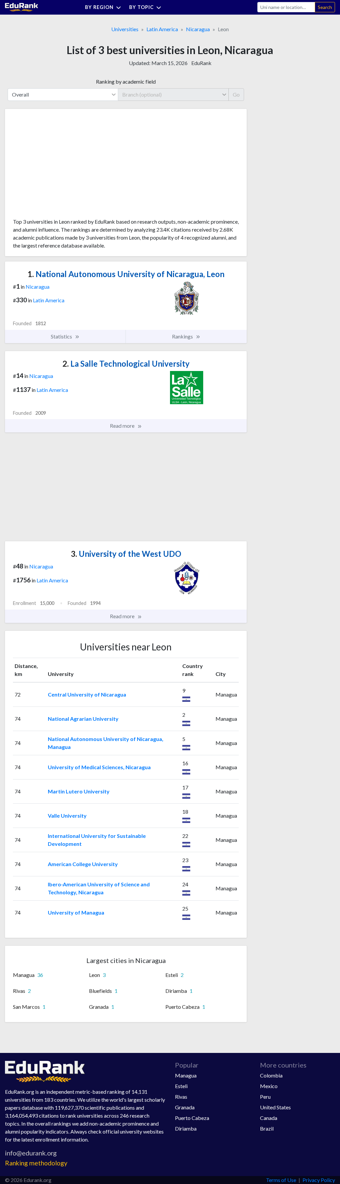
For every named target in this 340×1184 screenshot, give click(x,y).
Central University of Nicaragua (87, 694)
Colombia (271, 1075)
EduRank (201, 63)
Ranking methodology (36, 1163)
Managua (186, 1075)
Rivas (181, 1096)
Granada (185, 1107)
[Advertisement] (63, 165)
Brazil (267, 1128)
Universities (124, 29)
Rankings (183, 336)
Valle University (67, 815)
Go (236, 94)
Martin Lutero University (79, 791)
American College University (83, 864)
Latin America (162, 29)
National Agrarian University (83, 718)
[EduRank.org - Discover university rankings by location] (21, 6)
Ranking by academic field (126, 81)
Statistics (62, 336)
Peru (265, 1096)
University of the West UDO (126, 553)
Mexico (269, 1086)
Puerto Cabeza (192, 1118)
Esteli (181, 1086)
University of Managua (76, 912)
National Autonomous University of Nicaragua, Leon (126, 274)
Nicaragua (198, 29)
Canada (268, 1118)
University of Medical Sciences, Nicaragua (99, 767)
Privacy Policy (318, 1180)
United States (275, 1107)
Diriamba (186, 1128)
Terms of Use (281, 1180)
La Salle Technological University (126, 363)
